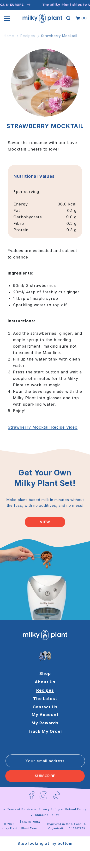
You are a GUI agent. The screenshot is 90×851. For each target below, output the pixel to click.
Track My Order (45, 731)
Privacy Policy (49, 809)
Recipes (27, 36)
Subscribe (45, 776)
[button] (68, 18)
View (45, 522)
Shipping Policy (47, 815)
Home (9, 36)
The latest (45, 698)
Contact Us (45, 707)
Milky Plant (9, 828)
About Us (45, 681)
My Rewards (45, 723)
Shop (45, 673)
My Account (45, 714)
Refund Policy (75, 809)
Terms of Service (20, 809)
